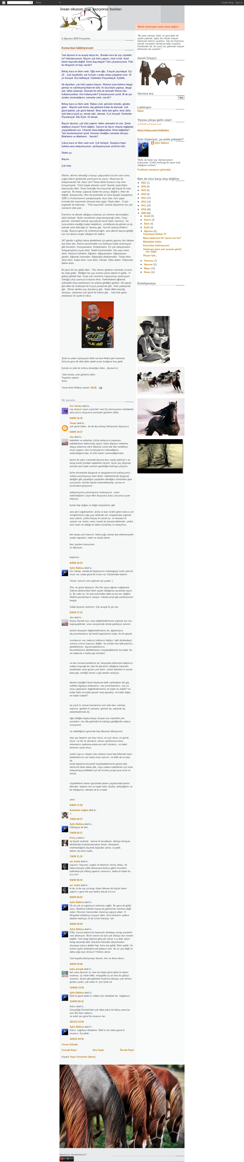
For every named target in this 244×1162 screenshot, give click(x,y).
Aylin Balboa (77, 568)
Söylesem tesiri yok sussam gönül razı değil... (162, 250)
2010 (144, 209)
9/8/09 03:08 (76, 964)
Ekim (147, 223)
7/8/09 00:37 (76, 819)
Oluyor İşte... (150, 255)
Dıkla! (140, 111)
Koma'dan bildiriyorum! (77, 48)
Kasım (148, 219)
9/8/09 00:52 (76, 897)
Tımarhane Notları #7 (154, 234)
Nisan (147, 272)
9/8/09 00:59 (76, 924)
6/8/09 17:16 (76, 612)
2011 (144, 205)
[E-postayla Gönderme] (99, 387)
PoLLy (73, 838)
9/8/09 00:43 (76, 880)
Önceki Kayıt (127, 1050)
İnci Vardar (76, 406)
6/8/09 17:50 (76, 805)
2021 (144, 182)
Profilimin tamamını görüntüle (154, 169)
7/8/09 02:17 (76, 833)
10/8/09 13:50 (77, 987)
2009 (144, 213)
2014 (144, 194)
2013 (144, 198)
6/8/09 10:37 (76, 432)
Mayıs (147, 268)
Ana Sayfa (98, 1050)
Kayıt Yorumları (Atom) (82, 1056)
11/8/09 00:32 (77, 1001)
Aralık (147, 216)
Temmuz (149, 260)
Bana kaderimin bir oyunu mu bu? (162, 238)
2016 (144, 186)
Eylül (147, 227)
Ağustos (149, 231)
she (72, 437)
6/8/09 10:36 (76, 418)
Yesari (73, 423)
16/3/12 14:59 (77, 1021)
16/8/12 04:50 (77, 1039)
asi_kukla (75, 861)
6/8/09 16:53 (76, 563)
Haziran (148, 264)
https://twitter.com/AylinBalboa (153, 130)
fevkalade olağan (79, 810)
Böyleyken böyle (152, 241)
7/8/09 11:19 (76, 856)
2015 (144, 190)
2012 (144, 201)
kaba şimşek (76, 969)
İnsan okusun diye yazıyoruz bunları (91, 9)
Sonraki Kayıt (69, 1050)
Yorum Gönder (70, 1044)
